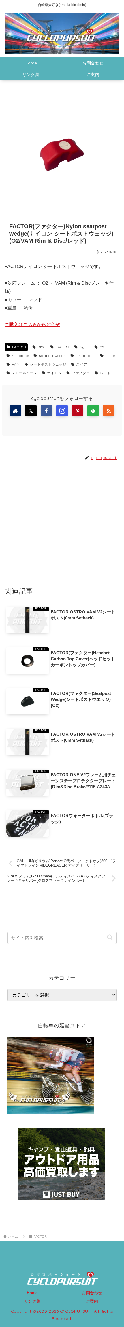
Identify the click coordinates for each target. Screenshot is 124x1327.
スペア (81, 364)
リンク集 (32, 1301)
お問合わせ (92, 1292)
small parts (85, 355)
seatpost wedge (52, 355)
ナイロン (54, 373)
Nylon (85, 347)
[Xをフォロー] (31, 410)
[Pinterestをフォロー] (77, 410)
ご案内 (92, 1301)
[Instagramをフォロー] (62, 410)
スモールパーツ (24, 373)
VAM (16, 364)
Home (32, 1292)
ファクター (81, 373)
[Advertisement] (62, 523)
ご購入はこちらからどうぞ (32, 324)
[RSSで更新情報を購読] (108, 410)
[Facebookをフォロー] (46, 410)
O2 (102, 347)
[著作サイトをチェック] (15, 410)
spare (110, 355)
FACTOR (19, 347)
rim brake (20, 355)
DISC (41, 347)
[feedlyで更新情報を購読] (93, 410)
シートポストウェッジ (48, 364)
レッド (105, 373)
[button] (110, 937)
